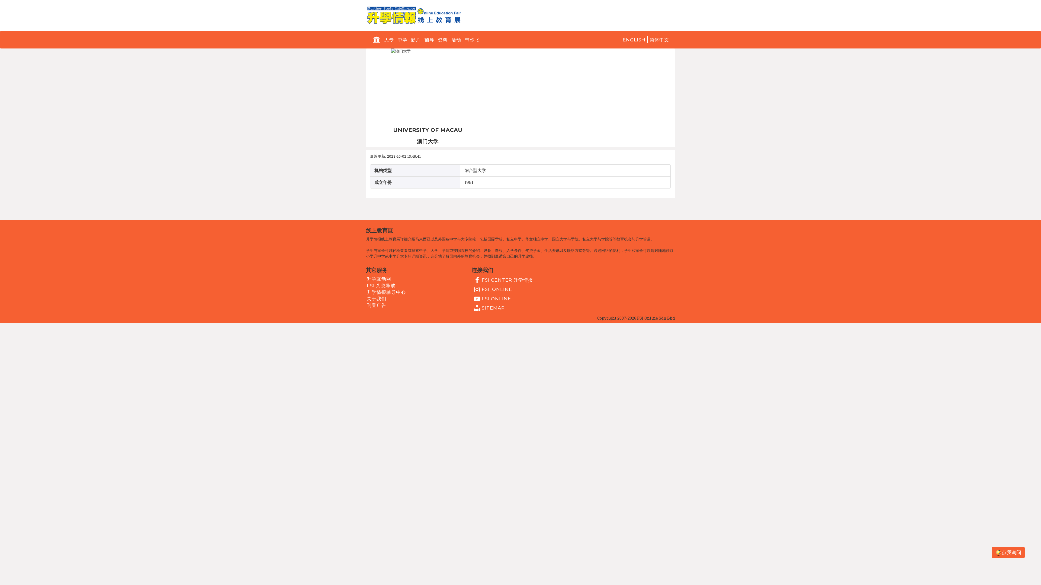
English (634, 40)
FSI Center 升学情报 (507, 280)
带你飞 (472, 40)
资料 (443, 40)
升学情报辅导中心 (386, 292)
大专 (389, 40)
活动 (456, 40)
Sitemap (493, 308)
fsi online (496, 298)
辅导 (429, 40)
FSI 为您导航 (381, 285)
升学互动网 (379, 279)
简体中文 (659, 40)
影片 (416, 40)
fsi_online (497, 289)
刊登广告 (376, 305)
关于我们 (376, 298)
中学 (402, 40)
